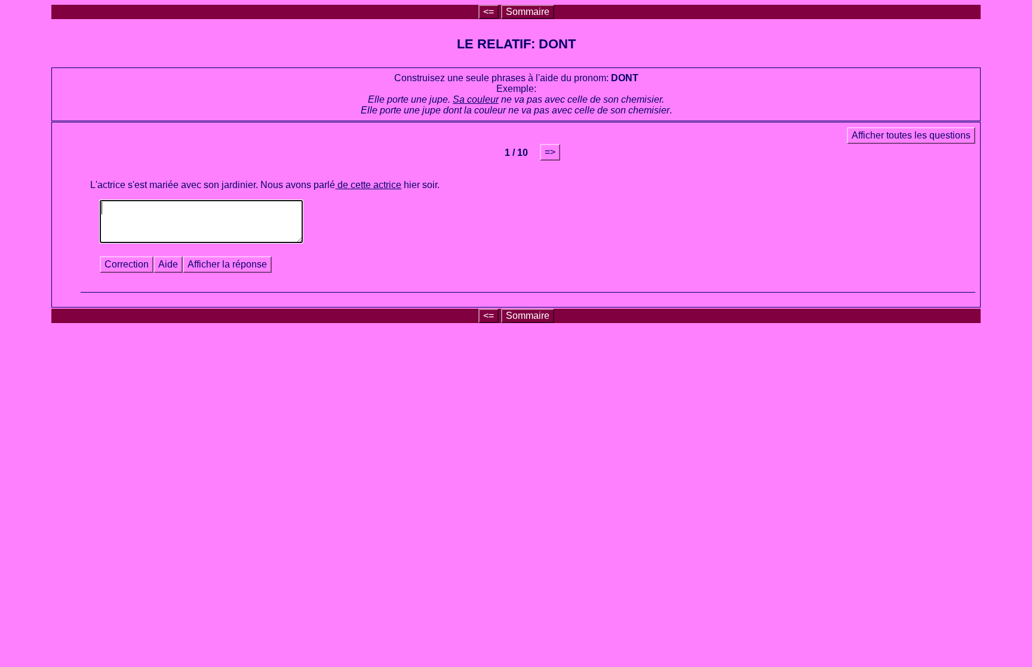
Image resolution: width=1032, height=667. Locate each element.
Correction (127, 264)
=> (550, 152)
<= (488, 12)
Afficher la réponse (227, 264)
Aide (168, 264)
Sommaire (527, 12)
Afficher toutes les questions (911, 135)
